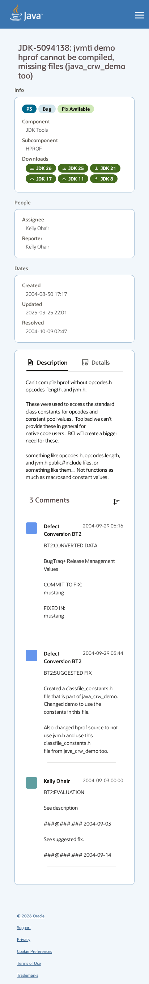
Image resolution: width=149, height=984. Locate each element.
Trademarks (27, 975)
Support (24, 927)
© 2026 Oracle (30, 916)
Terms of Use (29, 963)
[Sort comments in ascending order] (116, 501)
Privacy (23, 939)
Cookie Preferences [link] (34, 951)
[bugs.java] (26, 13)
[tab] (47, 362)
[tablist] (74, 363)
